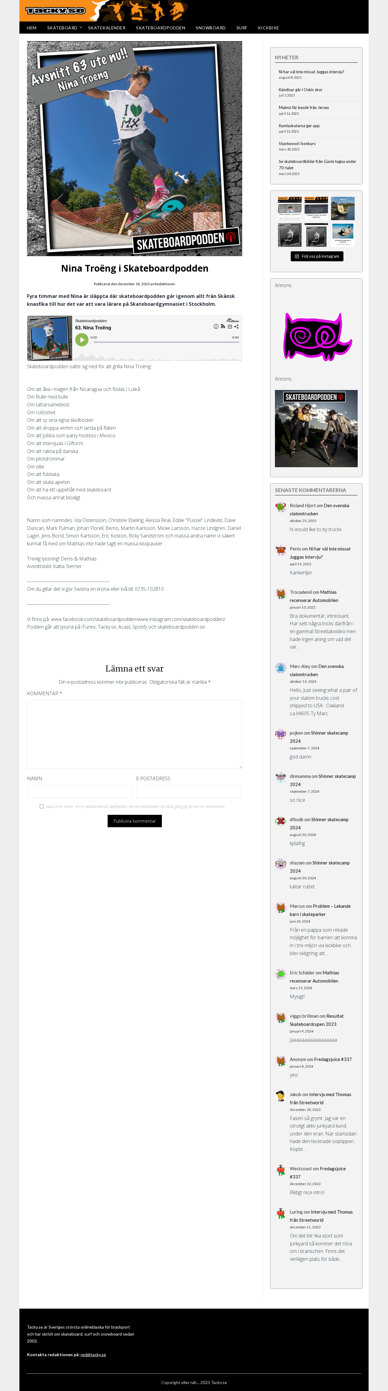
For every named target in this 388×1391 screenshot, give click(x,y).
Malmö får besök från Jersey (304, 107)
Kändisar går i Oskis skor (301, 89)
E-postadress (153, 778)
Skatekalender (107, 27)
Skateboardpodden (160, 27)
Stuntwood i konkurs (297, 143)
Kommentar (44, 693)
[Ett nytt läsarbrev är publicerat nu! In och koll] (290, 208)
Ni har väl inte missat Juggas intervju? (311, 71)
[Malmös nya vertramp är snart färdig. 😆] (343, 208)
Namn (34, 778)
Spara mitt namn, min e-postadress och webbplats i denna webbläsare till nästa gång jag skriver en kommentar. (136, 806)
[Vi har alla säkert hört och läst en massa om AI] (316, 208)
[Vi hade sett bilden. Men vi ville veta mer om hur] (343, 235)
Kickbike (268, 27)
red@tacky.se (93, 1354)
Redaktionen (165, 284)
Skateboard (62, 27)
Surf (241, 27)
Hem (32, 27)
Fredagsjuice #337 (333, 1059)
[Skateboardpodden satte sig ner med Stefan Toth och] (290, 235)
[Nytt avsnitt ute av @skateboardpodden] (316, 235)
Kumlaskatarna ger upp (299, 125)
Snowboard (211, 27)
